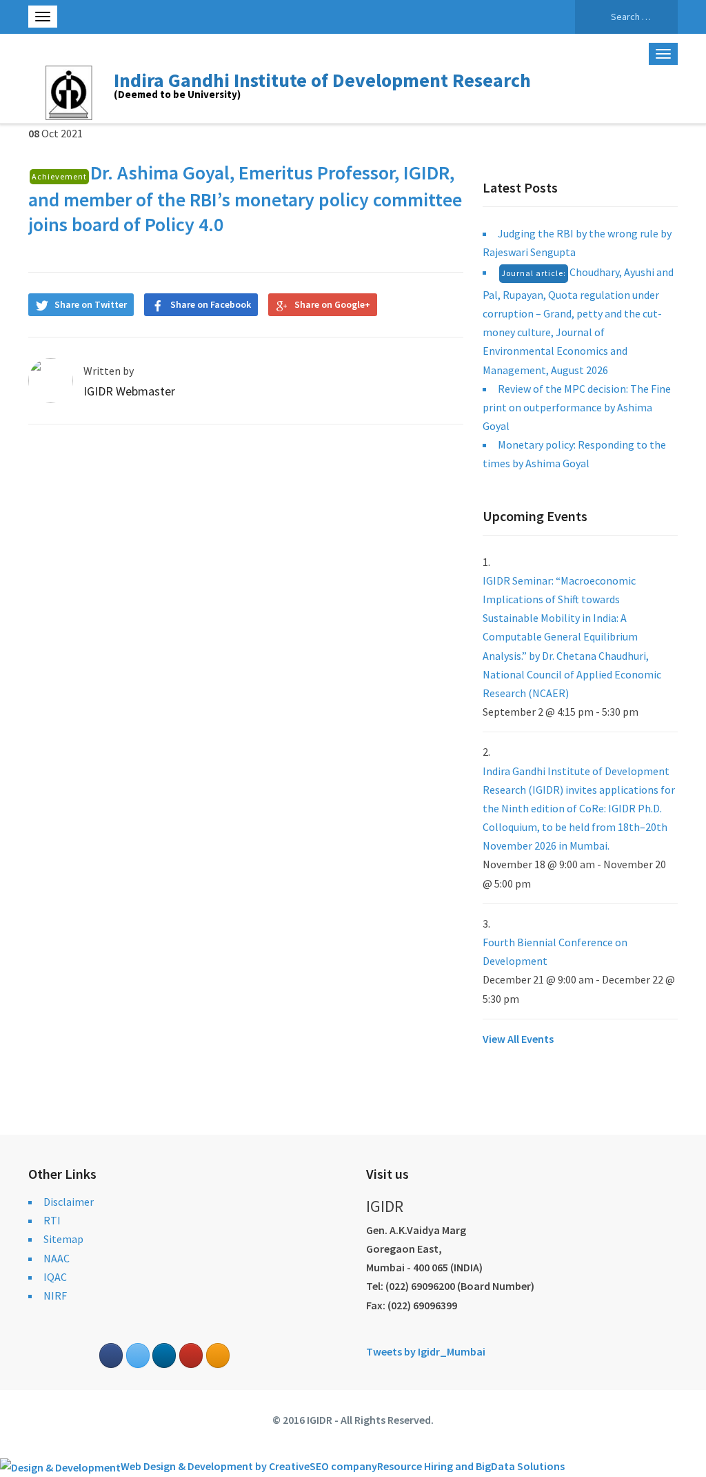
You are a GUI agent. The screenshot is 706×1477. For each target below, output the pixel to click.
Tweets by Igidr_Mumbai (425, 1351)
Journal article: (533, 273)
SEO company (343, 1466)
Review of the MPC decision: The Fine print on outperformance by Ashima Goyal (577, 407)
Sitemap (63, 1239)
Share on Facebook (210, 304)
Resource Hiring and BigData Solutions (471, 1466)
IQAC (55, 1277)
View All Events (518, 1039)
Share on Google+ (332, 304)
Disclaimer (68, 1202)
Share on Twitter (90, 304)
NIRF (55, 1295)
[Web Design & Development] (60, 1466)
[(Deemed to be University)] (71, 90)
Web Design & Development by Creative (215, 1466)
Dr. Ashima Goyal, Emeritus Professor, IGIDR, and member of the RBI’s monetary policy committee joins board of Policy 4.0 (245, 198)
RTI (52, 1220)
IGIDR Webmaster (129, 391)
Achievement (59, 176)
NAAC (56, 1258)
